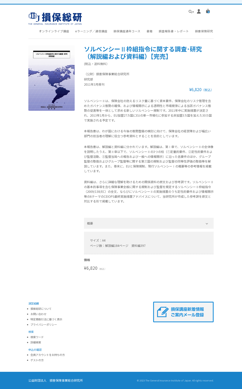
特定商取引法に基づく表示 (46, 319)
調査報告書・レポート (174, 31)
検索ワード (37, 337)
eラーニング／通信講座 (91, 31)
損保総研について (41, 309)
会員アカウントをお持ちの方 (47, 355)
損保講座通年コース (126, 31)
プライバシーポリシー (43, 324)
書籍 (150, 31)
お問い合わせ (38, 314)
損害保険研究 (204, 31)
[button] (149, 223)
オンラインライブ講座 (54, 31)
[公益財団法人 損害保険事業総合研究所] (55, 22)
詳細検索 (35, 342)
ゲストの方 (37, 360)
